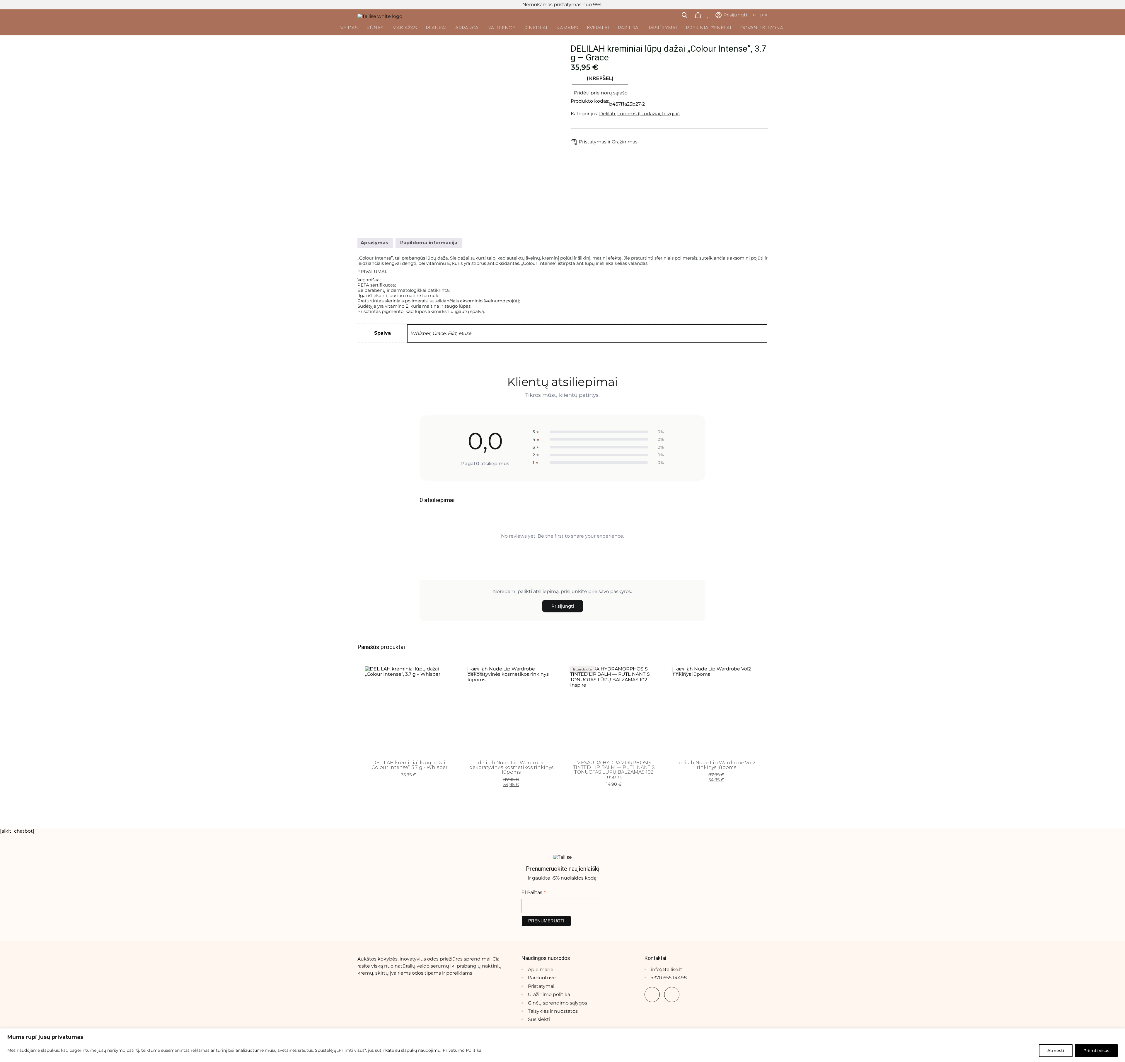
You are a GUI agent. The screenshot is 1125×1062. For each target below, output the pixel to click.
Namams (567, 28)
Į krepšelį (600, 78)
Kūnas (375, 28)
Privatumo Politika (462, 1050)
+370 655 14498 (669, 977)
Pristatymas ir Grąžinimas (608, 142)
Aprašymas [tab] (374, 242)
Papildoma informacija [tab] (428, 242)
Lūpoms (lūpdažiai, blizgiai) (648, 113)
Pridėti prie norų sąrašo (601, 93)
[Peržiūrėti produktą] (436, 737)
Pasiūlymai (663, 28)
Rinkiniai (535, 28)
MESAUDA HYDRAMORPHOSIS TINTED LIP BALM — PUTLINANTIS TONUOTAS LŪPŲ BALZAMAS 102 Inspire (614, 770)
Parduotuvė (542, 977)
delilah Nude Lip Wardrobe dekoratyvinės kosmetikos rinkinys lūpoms (511, 767)
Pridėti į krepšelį (409, 746)
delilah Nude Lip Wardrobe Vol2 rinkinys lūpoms (716, 765)
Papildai (629, 28)
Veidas (349, 28)
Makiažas (404, 28)
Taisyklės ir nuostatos (553, 1011)
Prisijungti (562, 606)
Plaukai (436, 28)
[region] (562, 1045)
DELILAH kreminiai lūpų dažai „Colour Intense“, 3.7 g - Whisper (409, 765)
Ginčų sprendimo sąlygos (557, 1003)
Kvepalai (598, 28)
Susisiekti (539, 1019)
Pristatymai (541, 986)
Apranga (466, 28)
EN (765, 15)
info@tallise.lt (666, 969)
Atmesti (1055, 1050)
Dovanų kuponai (762, 28)
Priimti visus (1096, 1050)
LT (755, 15)
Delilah (607, 113)
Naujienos (501, 28)
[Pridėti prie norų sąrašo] (445, 737)
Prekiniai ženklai (708, 28)
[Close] (1118, 1033)
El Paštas (533, 892)
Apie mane (540, 969)
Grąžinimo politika (549, 994)
